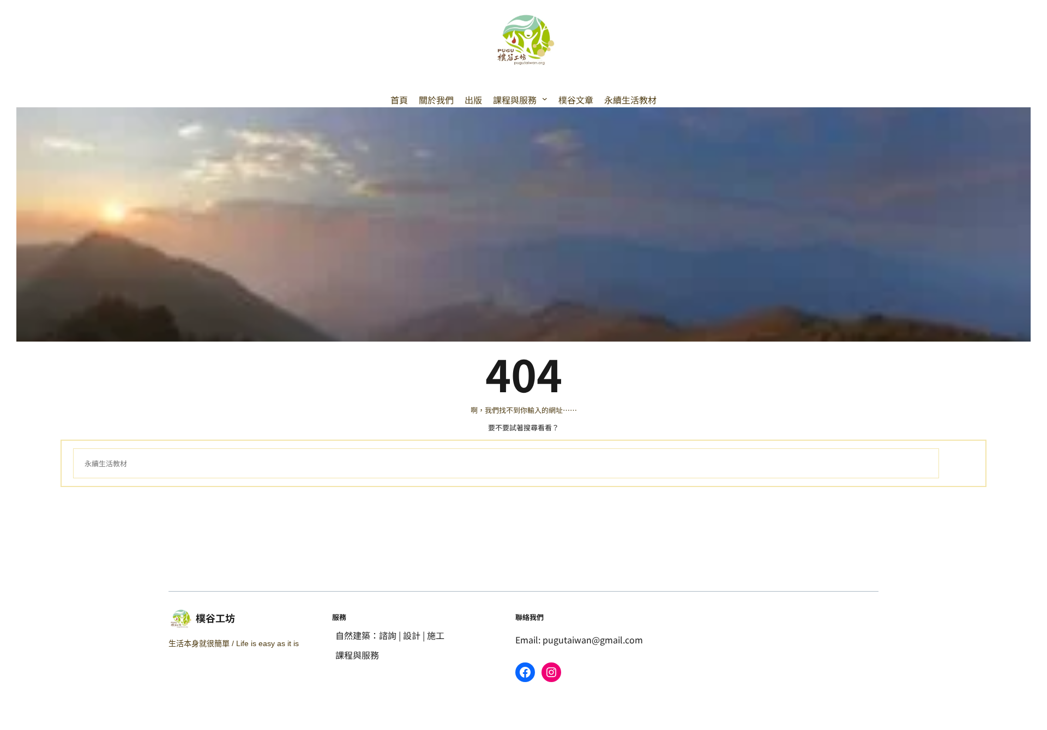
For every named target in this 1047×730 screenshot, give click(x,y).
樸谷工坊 (215, 618)
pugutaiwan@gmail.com (593, 639)
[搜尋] (956, 463)
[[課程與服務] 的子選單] (544, 98)
